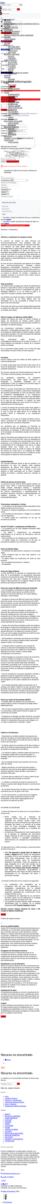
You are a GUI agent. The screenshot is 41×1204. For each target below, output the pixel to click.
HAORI (22, 35)
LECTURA (7, 37)
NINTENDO (8, 22)
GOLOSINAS (8, 30)
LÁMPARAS (12, 98)
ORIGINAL (7, 28)
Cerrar (3, 161)
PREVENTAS (8, 41)
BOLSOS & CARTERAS (12, 54)
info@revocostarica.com (11, 1173)
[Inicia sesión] (1, 7)
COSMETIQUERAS (14, 49)
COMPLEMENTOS (10, 60)
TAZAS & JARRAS (14, 106)
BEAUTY (7, 45)
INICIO (8, 20)
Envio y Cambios (10, 1104)
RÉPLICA (14, 28)
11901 (3, 1180)
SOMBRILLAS (13, 104)
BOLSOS (11, 56)
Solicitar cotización (12, 161)
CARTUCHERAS (13, 123)
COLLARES (12, 66)
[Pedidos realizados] (0, 11)
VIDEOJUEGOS (13, 142)
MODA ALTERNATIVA (11, 33)
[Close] (1, 176)
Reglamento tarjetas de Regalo (15, 1106)
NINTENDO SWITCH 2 (32, 24)
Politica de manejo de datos (14, 1102)
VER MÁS (7, 43)
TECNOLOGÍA (8, 140)
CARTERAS (12, 58)
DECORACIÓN (13, 96)
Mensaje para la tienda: (9, 147)
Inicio (7, 1096)
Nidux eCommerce (8, 1191)
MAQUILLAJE (13, 51)
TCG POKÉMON (13, 114)
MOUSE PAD (12, 100)
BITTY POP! (12, 85)
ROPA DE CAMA (13, 102)
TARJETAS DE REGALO (12, 31)
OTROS (10, 72)
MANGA (12, 39)
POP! (10, 87)
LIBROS (7, 39)
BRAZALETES (13, 64)
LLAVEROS (12, 68)
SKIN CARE (12, 52)
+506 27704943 (8, 1177)
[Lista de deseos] (1, 9)
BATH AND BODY (14, 47)
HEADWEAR (29, 35)
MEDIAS (11, 70)
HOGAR (6, 93)
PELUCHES (8, 137)
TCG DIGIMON (13, 112)
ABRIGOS (7, 35)
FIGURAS (7, 26)
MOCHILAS (12, 125)
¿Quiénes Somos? (11, 1098)
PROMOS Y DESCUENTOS (13, 138)
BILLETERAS (12, 62)
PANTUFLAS (12, 73)
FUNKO (6, 83)
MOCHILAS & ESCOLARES (13, 121)
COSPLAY (7, 75)
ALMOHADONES (14, 94)
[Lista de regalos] (1, 13)
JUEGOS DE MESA (10, 110)
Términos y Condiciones (13, 1100)
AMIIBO (7, 24)
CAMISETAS (15, 35)
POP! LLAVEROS (14, 89)
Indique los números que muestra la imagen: (16, 148)
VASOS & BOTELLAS (15, 108)
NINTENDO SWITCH (17, 24)
